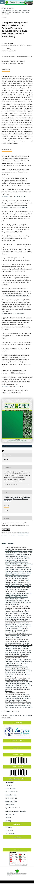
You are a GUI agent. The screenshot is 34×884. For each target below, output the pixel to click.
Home (4, 8)
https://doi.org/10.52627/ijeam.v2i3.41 (13, 313)
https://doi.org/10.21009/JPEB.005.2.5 (13, 386)
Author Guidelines (11, 798)
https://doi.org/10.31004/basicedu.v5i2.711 (17, 296)
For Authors (9, 830)
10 (15, 711)
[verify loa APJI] (17, 737)
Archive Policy (9, 804)
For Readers (9, 827)
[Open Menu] (2, 2)
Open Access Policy (11, 801)
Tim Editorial (9, 782)
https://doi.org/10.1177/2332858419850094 (14, 207)
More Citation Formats (11, 484)
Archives (10, 8)
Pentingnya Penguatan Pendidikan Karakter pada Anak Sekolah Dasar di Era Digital (17, 580)
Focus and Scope (10, 788)
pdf (5, 446)
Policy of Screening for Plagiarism (15, 811)
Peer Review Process (11, 792)
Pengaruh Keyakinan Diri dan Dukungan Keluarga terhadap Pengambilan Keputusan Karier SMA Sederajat (18, 697)
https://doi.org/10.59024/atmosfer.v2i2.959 (18, 57)
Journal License (10, 814)
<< (2, 711)
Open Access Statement (12, 808)
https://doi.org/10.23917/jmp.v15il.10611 (14, 196)
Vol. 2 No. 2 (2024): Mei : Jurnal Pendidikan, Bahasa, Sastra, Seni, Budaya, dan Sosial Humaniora (16, 12)
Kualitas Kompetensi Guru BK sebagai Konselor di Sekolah (17, 612)
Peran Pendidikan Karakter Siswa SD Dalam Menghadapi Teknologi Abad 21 (17, 680)
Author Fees (9, 817)
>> (18, 711)
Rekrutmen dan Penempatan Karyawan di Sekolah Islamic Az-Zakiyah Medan (18, 594)
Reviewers (8, 785)
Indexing (8, 821)
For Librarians (9, 833)
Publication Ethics (10, 795)
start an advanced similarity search (21, 715)
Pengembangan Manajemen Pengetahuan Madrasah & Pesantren (18, 568)
